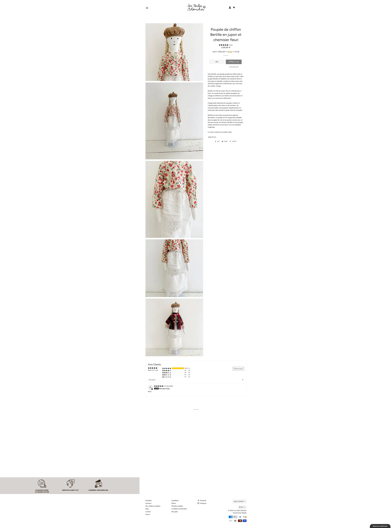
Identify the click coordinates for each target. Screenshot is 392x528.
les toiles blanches (240, 510)
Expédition (175, 500)
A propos (148, 503)
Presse (147, 514)
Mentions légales (177, 506)
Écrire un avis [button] (238, 368)
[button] (224, 45)
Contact (148, 511)
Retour (174, 503)
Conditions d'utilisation (179, 509)
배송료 (230, 51)
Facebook (202, 500)
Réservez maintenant (380, 526)
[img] (159, 386)
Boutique (148, 500)
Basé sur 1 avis (153, 370)
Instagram (202, 503)
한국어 (241, 507)
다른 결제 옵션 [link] (233, 66)
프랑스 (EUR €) (238, 501)
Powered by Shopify (240, 513)
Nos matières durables (152, 506)
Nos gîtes (175, 511)
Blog (147, 509)
